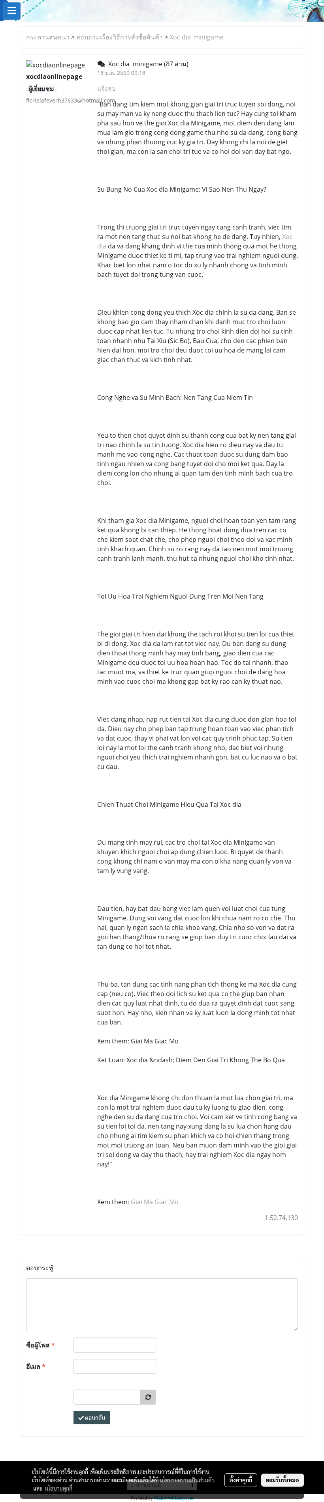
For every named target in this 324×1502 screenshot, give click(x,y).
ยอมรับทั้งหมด (282, 1479)
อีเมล (35, 1366)
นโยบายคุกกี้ (58, 1488)
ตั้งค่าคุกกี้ (241, 1479)
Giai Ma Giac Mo (155, 1202)
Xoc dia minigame (197, 37)
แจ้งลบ (106, 88)
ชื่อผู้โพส (40, 1345)
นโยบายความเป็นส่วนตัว (187, 1479)
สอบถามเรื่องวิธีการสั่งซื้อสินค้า (119, 37)
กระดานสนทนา (48, 37)
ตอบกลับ (94, 1417)
